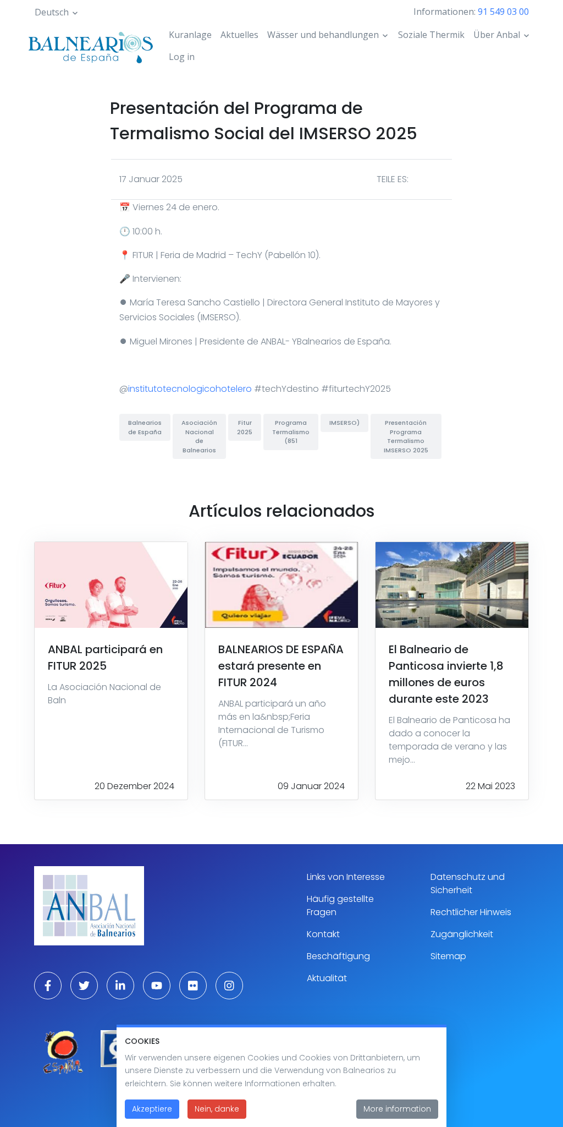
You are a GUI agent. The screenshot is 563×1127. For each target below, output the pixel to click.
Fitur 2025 (244, 427)
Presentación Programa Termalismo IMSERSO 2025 (406, 436)
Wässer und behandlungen (323, 35)
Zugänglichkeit (461, 934)
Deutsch (52, 12)
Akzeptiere (152, 1108)
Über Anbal (496, 35)
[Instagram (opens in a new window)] (229, 985)
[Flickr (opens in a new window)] (193, 985)
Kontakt (323, 934)
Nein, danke (217, 1108)
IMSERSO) (344, 422)
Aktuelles (239, 35)
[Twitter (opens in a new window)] (84, 985)
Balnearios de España (145, 427)
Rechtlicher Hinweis (470, 912)
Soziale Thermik (431, 35)
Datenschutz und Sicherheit (467, 883)
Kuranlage (190, 35)
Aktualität (327, 978)
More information (397, 1108)
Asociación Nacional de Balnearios (199, 436)
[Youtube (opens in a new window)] (156, 985)
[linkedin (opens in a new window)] (120, 985)
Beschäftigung (338, 956)
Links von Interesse (346, 877)
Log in (182, 57)
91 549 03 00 (503, 12)
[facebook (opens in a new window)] (48, 985)
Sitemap (448, 956)
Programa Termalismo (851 (291, 431)
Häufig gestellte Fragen (340, 905)
